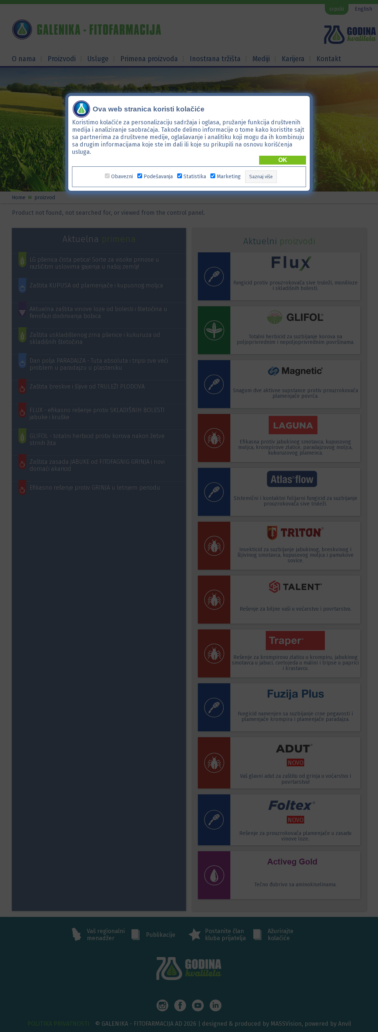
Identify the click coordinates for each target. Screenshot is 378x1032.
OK (282, 160)
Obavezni (122, 176)
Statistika (194, 176)
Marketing (229, 176)
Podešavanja (158, 176)
